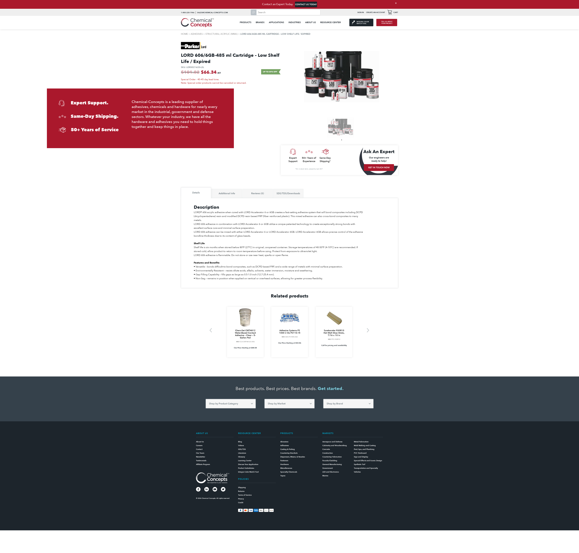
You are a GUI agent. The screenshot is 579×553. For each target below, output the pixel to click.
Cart (395, 12)
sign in (360, 12)
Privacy (241, 499)
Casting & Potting (287, 449)
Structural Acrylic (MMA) (221, 33)
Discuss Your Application (248, 464)
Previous (211, 330)
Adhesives (197, 33)
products (245, 22)
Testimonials (201, 460)
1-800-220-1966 (187, 12)
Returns (241, 491)
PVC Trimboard (360, 453)
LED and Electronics (330, 472)
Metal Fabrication (361, 441)
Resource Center (330, 22)
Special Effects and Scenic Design (368, 460)
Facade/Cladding (329, 460)
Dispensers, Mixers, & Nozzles (292, 457)
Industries (294, 22)
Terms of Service (245, 495)
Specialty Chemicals (288, 472)
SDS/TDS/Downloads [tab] (288, 193)
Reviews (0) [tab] (257, 193)
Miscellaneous (286, 468)
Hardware (284, 464)
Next (368, 330)
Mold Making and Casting (365, 445)
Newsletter (200, 457)
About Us (310, 22)
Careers (199, 445)
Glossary (241, 457)
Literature (242, 453)
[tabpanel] (340, 127)
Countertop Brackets (288, 453)
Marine (325, 475)
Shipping (242, 487)
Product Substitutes (246, 468)
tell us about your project (386, 22)
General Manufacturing (332, 464)
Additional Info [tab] (227, 193)
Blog (240, 441)
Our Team (200, 453)
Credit (240, 502)
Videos (241, 445)
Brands (260, 22)
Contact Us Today (306, 4)
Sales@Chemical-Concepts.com (212, 12)
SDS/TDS (242, 449)
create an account (375, 12)
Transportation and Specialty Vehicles (366, 470)
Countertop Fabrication (332, 457)
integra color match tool (363, 23)
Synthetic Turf (359, 464)
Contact (199, 449)
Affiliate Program (203, 464)
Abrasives (284, 441)
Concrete (326, 449)
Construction (327, 453)
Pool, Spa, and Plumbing (364, 449)
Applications (276, 22)
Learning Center (245, 460)
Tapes (282, 475)
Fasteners (284, 460)
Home (184, 33)
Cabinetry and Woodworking (334, 445)
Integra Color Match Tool (248, 472)
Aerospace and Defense (332, 441)
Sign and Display (361, 457)
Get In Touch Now (379, 167)
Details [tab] (196, 192)
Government (327, 468)
